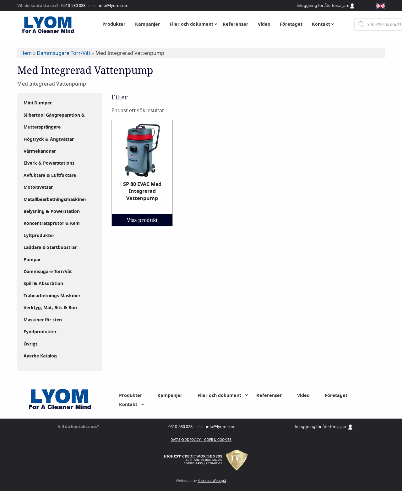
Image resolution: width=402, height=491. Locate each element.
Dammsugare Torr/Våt (63, 53)
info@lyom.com (112, 5)
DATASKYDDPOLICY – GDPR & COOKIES (201, 439)
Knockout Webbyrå (212, 480)
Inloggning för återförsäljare (323, 5)
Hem (26, 53)
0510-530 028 (72, 5)
